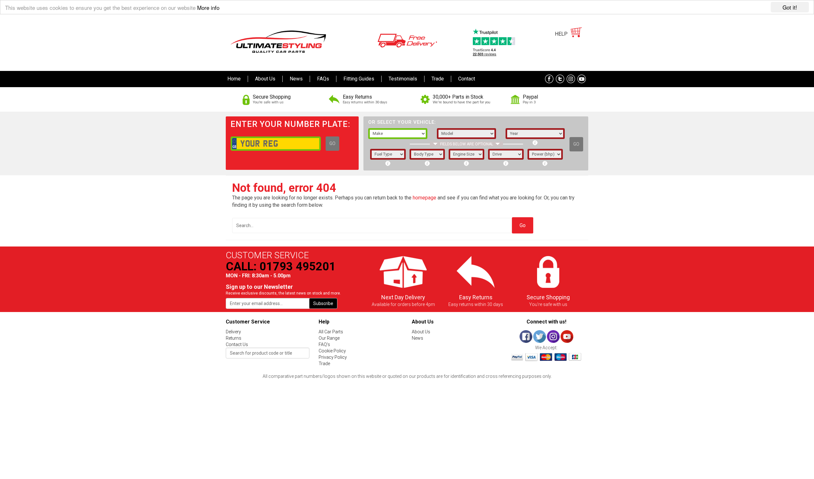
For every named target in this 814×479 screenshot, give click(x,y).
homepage (424, 198)
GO (332, 143)
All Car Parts (331, 331)
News (417, 338)
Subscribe (323, 303)
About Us (421, 331)
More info (208, 7)
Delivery (233, 331)
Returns (233, 338)
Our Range (329, 338)
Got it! (790, 7)
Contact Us (237, 344)
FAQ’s (324, 344)
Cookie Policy (332, 350)
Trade (324, 363)
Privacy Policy (333, 357)
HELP (561, 34)
